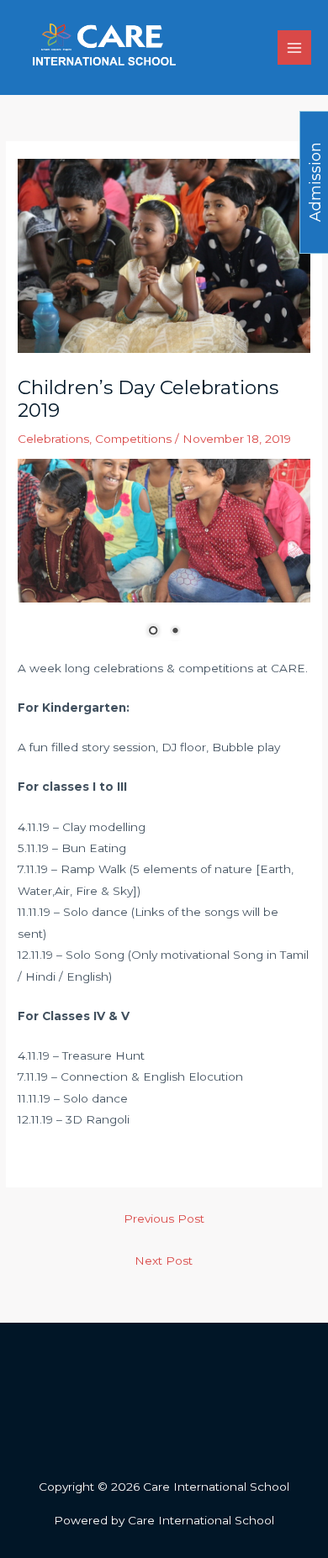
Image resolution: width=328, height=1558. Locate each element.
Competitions (133, 438)
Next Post (164, 1260)
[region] (164, 558)
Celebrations (53, 438)
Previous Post (164, 1218)
